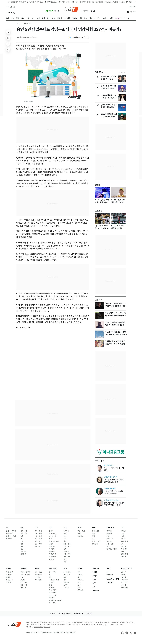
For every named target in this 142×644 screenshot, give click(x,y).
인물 (21, 549)
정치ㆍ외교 (95, 531)
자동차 (123, 539)
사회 (22, 527)
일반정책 (9, 575)
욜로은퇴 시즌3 (108, 465)
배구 (79, 582)
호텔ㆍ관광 (124, 554)
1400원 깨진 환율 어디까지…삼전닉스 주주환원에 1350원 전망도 (109, 116)
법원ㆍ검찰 (23, 534)
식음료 (123, 552)
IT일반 (22, 580)
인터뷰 (66, 585)
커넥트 (130, 6)
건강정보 (52, 587)
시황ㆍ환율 (110, 544)
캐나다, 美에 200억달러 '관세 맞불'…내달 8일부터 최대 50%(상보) (79, 2)
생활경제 (123, 546)
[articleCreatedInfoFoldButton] (38, 37)
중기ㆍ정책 (124, 541)
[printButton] (8, 49)
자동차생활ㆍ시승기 (55, 600)
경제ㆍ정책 (38, 531)
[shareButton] (8, 32)
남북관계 (95, 544)
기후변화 (52, 549)
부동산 (8, 568)
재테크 (109, 546)
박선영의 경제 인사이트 (111, 500)
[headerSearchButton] (14, 6)
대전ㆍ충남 (67, 546)
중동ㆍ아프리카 (54, 541)
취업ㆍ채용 (124, 557)
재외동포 (80, 536)
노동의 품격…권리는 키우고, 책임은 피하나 (113, 492)
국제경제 (52, 546)
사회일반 (23, 554)
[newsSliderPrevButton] (119, 72)
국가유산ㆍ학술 (54, 580)
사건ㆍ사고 (23, 531)
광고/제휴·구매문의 (65, 613)
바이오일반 (38, 580)
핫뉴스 (98, 299)
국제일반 (52, 559)
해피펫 (56, 11)
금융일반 (109, 531)
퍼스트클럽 (124, 587)
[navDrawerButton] (7, 6)
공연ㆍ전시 (52, 572)
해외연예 (66, 582)
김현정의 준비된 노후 (110, 477)
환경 (21, 544)
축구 (79, 577)
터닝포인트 (124, 582)
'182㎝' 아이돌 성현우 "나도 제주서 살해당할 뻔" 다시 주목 (115, 306)
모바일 (22, 577)
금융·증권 (110, 527)
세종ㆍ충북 (67, 544)
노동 (21, 541)
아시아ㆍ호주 (53, 536)
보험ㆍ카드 (110, 539)
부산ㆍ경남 (67, 557)
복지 (21, 539)
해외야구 (80, 575)
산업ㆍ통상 (38, 536)
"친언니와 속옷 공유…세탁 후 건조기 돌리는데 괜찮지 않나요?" (116, 335)
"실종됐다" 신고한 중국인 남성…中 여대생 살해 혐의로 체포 (122, 2)
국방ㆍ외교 (81, 531)
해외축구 (80, 580)
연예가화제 (67, 572)
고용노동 (37, 541)
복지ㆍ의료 (38, 572)
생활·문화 (52, 568)
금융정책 (109, 534)
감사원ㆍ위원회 (11, 536)
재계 (122, 534)
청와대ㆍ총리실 (11, 531)
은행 (108, 536)
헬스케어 (37, 577)
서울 (65, 534)
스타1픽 (123, 577)
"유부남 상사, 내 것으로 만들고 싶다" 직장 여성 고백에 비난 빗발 (115, 344)
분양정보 (9, 577)
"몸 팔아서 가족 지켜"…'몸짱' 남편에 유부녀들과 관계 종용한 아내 (115, 316)
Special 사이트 (126, 568)
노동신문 (92, 11)
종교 (50, 577)
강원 (65, 541)
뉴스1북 (123, 585)
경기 (65, 536)
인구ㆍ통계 (38, 539)
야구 (79, 572)
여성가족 (23, 552)
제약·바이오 (38, 575)
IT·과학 (23, 568)
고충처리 (89, 613)
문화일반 (52, 582)
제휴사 (109, 568)
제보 (135, 6)
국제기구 (52, 552)
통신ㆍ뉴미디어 (25, 575)
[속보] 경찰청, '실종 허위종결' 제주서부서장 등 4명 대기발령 (109, 107)
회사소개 (53, 613)
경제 (36, 527)
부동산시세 (9, 580)
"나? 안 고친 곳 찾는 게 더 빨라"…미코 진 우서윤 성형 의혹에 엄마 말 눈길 (115, 325)
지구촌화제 (52, 557)
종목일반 (80, 590)
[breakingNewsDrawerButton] (11, 6)
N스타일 (66, 587)
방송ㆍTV (67, 575)
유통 (122, 544)
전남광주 (66, 552)
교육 (21, 536)
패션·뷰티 (124, 549)
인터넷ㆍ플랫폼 (25, 572)
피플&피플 (52, 554)
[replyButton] (8, 38)
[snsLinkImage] (122, 633)
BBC (108, 572)
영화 (65, 577)
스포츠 (98, 211)
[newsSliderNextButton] (124, 72)
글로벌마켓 (110, 575)
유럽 (50, 539)
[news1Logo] (14, 624)
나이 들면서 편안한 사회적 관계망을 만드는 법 (114, 480)
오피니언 (98, 460)
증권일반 (109, 541)
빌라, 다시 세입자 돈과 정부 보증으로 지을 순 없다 (114, 504)
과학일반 (23, 587)
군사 (93, 534)
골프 (79, 587)
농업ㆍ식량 (38, 544)
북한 (93, 527)
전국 (65, 527)
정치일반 (9, 539)
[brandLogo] (71, 9)
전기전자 (123, 536)
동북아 (51, 531)
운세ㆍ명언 (52, 593)
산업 (122, 527)
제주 (65, 562)
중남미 (51, 544)
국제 (50, 527)
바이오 (19, 24)
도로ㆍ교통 (52, 595)
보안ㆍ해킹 (23, 582)
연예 (97, 185)
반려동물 (52, 598)
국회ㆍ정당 (9, 534)
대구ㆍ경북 (67, 554)
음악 (65, 580)
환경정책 (37, 546)
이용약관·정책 (78, 613)
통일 (79, 534)
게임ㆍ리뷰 (23, 585)
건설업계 (9, 582)
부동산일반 (9, 572)
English (85, 11)
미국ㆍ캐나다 (53, 534)
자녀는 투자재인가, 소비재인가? (114, 469)
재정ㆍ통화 (38, 534)
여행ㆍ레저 (52, 590)
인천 (65, 539)
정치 (7, 527)
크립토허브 (49, 11)
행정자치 (66, 531)
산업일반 (123, 531)
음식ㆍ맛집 (52, 603)
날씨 (21, 546)
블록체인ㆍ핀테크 (112, 549)
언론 (50, 585)
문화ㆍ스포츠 (96, 541)
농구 (79, 585)
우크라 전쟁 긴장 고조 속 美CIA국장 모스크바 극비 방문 (36, 2)
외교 (79, 527)
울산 (65, 559)
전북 (65, 549)
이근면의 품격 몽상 (109, 488)
